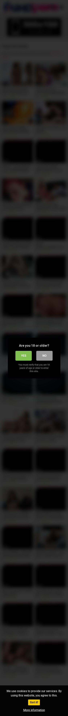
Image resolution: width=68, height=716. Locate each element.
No (44, 355)
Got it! (34, 702)
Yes (23, 355)
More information (34, 710)
